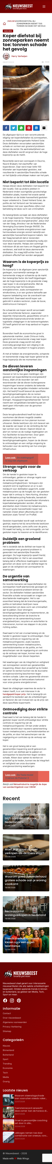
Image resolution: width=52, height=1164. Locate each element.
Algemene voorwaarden (15, 1022)
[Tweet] (13, 128)
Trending (7, 1063)
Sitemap (7, 1031)
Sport (5, 1059)
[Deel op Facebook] (6, 128)
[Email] (44, 128)
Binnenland (8, 1050)
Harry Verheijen (19, 56)
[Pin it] (29, 128)
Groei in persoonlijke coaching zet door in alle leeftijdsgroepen (31, 1123)
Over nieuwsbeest (12, 1017)
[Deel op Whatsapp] (21, 128)
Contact (7, 1013)
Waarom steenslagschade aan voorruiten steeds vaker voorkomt (30, 1098)
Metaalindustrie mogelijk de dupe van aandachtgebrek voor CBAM (25, 785)
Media (6, 1077)
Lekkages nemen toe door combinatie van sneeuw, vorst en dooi (31, 1135)
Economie (8, 1068)
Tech (5, 1072)
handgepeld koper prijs (14, 694)
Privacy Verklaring (12, 1026)
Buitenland (8, 1054)
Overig (6, 1081)
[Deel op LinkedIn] (36, 128)
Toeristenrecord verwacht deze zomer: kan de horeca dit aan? (31, 1111)
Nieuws (12, 21)
